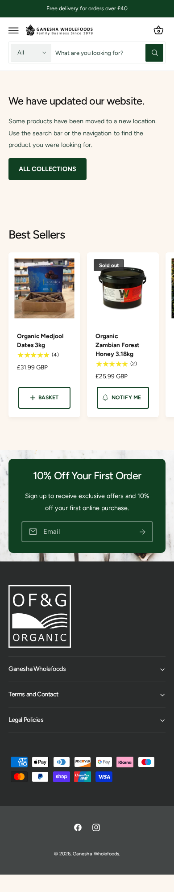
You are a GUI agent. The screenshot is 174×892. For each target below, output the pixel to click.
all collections (47, 169)
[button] (13, 30)
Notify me (126, 397)
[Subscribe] (142, 531)
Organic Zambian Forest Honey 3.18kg (117, 344)
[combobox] (110, 52)
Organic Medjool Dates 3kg (40, 340)
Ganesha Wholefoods (96, 854)
